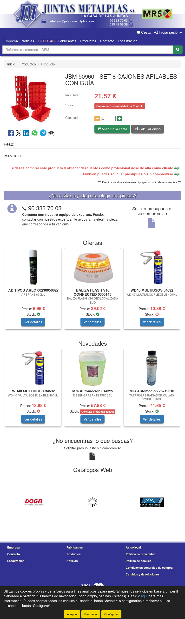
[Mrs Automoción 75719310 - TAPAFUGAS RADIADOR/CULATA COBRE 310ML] (151, 368)
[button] (51, 133)
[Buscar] (178, 49)
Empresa (10, 40)
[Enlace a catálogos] (33, 502)
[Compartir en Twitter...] (19, 133)
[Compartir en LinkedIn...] (26, 133)
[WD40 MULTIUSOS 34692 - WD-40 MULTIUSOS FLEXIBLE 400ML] (151, 267)
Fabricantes (67, 40)
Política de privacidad (140, 554)
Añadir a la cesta (114, 129)
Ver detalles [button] (33, 321)
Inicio (11, 64)
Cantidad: (72, 118)
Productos (88, 40)
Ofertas (46, 40)
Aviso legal (133, 547)
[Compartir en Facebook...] (10, 133)
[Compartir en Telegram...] (44, 133)
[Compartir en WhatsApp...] (35, 133)
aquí (177, 168)
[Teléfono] (24, 208)
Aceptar (72, 614)
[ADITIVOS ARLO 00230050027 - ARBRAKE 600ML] (33, 267)
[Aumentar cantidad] (119, 118)
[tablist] (92, 291)
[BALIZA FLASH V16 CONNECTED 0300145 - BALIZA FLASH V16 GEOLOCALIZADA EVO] (92, 267)
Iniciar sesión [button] (168, 32)
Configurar (111, 614)
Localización (127, 40)
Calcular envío (149, 129)
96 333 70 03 (44, 208)
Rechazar (90, 614)
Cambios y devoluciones (142, 574)
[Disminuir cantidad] (97, 118)
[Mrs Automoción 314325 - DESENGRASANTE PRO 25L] (92, 368)
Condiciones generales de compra (149, 567)
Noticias (27, 40)
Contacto (107, 40)
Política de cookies (139, 561)
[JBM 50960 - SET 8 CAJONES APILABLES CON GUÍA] (31, 98)
